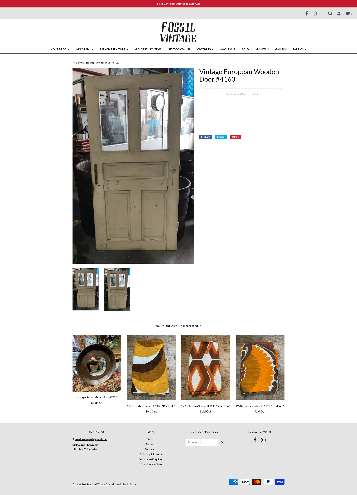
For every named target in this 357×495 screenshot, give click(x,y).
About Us (262, 49)
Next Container (179, 49)
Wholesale (227, 49)
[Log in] (336, 13)
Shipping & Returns (151, 454)
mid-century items (148, 49)
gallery (281, 49)
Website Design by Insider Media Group (116, 484)
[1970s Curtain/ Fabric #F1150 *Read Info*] (151, 367)
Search (151, 439)
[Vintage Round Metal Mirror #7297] (97, 363)
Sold (245, 49)
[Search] (328, 13)
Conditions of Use (151, 464)
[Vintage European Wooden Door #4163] (86, 289)
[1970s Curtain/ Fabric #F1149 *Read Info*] (205, 367)
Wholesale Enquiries (151, 459)
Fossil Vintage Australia (84, 484)
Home (76, 62)
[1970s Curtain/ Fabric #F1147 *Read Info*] (260, 367)
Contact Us (151, 449)
